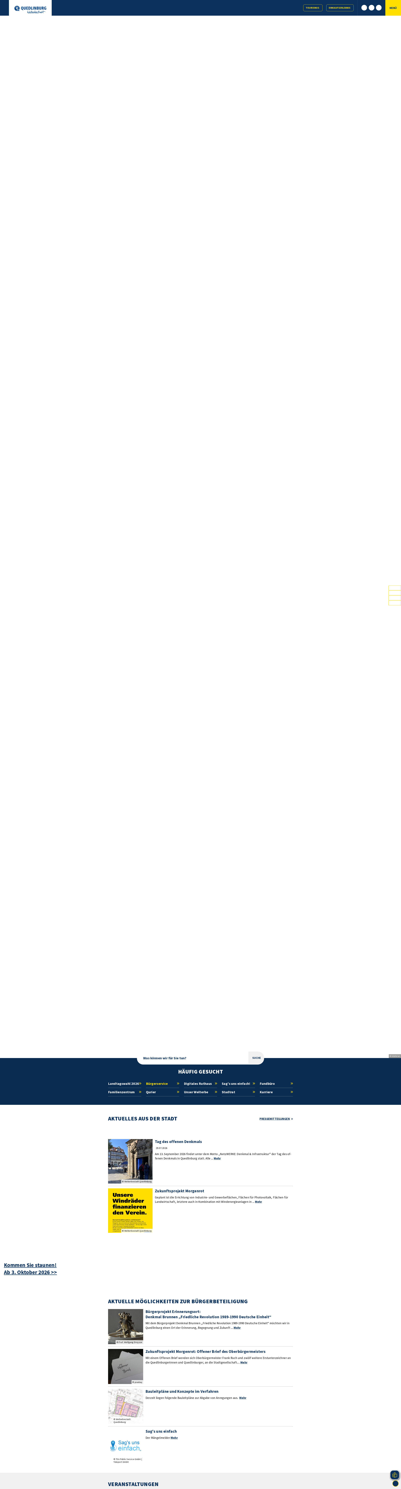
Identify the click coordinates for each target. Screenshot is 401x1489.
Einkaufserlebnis (339, 7)
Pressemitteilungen (275, 1119)
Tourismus (312, 7)
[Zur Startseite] (30, 9)
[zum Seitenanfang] (395, 1483)
